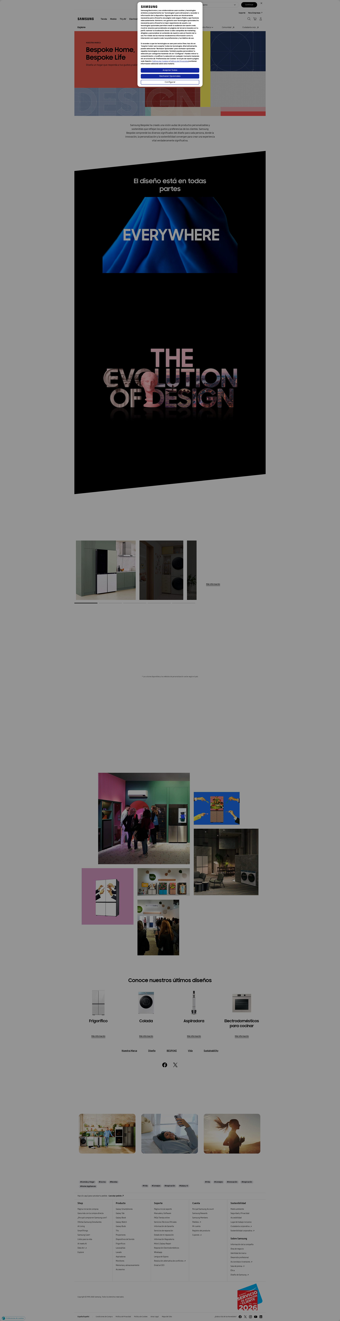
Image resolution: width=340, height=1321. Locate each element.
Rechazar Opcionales (170, 76)
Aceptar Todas (170, 70)
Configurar (170, 82)
